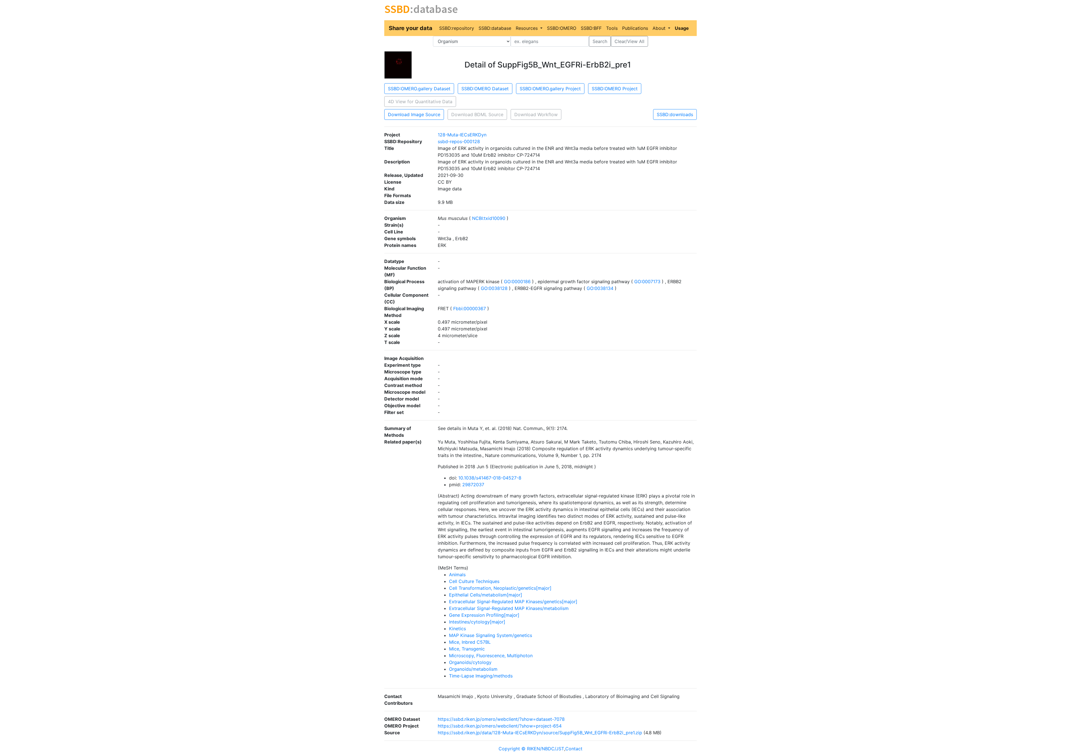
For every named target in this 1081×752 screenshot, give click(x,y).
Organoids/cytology (470, 662)
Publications (635, 28)
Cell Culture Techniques (474, 581)
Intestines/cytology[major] (477, 622)
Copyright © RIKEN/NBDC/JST (531, 748)
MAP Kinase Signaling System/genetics (490, 635)
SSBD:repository (456, 28)
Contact (573, 748)
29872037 (473, 484)
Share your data (410, 28)
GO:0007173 (647, 281)
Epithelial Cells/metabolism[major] (485, 595)
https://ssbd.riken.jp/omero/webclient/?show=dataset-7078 (501, 719)
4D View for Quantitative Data (420, 101)
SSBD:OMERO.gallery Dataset (419, 88)
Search (600, 41)
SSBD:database (495, 28)
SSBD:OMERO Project (615, 88)
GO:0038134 (600, 288)
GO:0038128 (494, 288)
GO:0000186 (517, 281)
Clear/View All (629, 41)
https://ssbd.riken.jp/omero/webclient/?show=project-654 (500, 726)
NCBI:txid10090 (489, 218)
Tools (612, 28)
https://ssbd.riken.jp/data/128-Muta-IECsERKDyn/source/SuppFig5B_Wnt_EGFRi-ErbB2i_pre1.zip (540, 732)
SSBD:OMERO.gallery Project (550, 88)
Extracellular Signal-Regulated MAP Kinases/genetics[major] (513, 601)
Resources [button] (527, 28)
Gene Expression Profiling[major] (484, 615)
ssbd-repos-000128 (459, 141)
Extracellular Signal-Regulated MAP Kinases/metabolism (509, 608)
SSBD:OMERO (561, 28)
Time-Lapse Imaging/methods (481, 676)
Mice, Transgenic (467, 649)
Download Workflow (536, 114)
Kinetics (457, 628)
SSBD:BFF (591, 28)
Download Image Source (414, 114)
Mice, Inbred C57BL (470, 642)
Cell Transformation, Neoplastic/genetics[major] (500, 588)
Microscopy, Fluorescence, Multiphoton (491, 655)
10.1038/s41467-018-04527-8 (489, 478)
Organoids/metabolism (473, 669)
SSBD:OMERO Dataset (485, 88)
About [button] (660, 28)
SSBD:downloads (675, 114)
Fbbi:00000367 (469, 308)
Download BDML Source (477, 114)
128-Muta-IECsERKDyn (462, 135)
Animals (457, 574)
